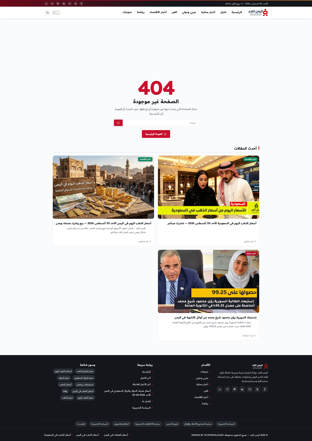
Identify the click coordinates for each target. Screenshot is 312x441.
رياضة (140, 12)
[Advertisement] (156, 43)
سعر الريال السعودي (83, 377)
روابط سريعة (145, 364)
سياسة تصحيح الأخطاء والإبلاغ (198, 424)
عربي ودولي (189, 12)
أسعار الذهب (65, 384)
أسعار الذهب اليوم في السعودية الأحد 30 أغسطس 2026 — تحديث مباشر (212, 223)
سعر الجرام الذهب (85, 371)
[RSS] (46, 3)
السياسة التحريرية (141, 407)
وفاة (65, 391)
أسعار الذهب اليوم (63, 371)
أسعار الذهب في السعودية (57, 434)
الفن (174, 12)
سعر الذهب (67, 397)
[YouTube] (70, 3)
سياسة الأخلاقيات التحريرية (147, 424)
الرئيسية (237, 12)
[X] (75, 3)
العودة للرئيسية (153, 133)
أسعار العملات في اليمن (116, 434)
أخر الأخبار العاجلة (142, 384)
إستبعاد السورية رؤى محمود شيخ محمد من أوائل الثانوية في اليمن (215, 317)
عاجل (223, 12)
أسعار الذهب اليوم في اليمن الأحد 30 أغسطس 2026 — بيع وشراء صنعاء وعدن (103, 223)
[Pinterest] (58, 3)
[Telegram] (52, 3)
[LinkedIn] (64, 3)
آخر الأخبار (145, 378)
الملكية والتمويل (121, 424)
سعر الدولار (64, 377)
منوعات (127, 12)
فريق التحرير (172, 424)
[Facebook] (81, 3)
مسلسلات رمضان (85, 384)
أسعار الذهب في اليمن (82, 391)
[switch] (56, 12)
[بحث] (47, 12)
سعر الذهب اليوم (85, 397)
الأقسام (206, 364)
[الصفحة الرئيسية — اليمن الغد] (258, 12)
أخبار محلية (208, 12)
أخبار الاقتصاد (158, 12)
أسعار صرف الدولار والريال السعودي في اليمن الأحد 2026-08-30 (127, 392)
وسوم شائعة (87, 364)
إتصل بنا (146, 401)
